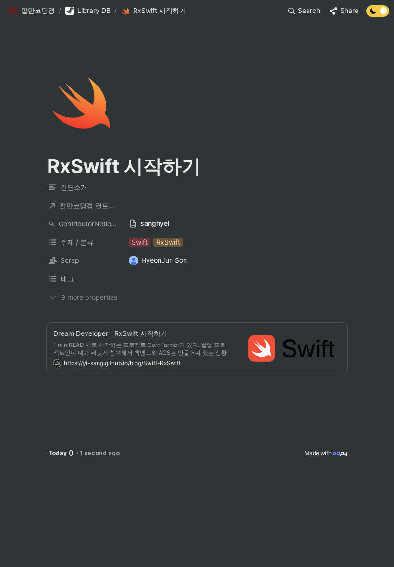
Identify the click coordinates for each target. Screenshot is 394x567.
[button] (32, 11)
